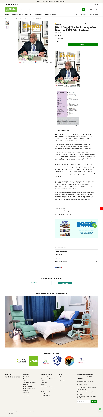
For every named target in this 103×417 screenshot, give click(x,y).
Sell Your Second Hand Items (48, 388)
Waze (78, 389)
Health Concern (23, 14)
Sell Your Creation (45, 390)
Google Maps (83, 397)
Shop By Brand (94, 14)
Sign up (94, 401)
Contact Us (75, 14)
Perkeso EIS (26, 396)
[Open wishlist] (101, 208)
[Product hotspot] (60, 343)
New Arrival (43, 384)
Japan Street (53, 14)
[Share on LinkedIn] (60, 267)
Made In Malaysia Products (29, 382)
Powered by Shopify (9, 413)
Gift (31, 14)
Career (24, 380)
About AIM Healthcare (28, 376)
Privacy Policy (44, 382)
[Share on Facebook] (56, 267)
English (95, 4)
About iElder (26, 378)
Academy (25, 394)
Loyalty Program (84, 14)
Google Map (83, 389)
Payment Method (45, 376)
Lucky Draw (43, 393)
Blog (46, 14)
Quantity (57, 41)
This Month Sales (38, 14)
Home (6, 18)
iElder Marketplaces (27, 386)
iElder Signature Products (29, 388)
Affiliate (60, 376)
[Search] (83, 9)
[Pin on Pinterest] (62, 267)
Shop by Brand (26, 384)
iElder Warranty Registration (47, 386)
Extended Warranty (45, 395)
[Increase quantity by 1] (65, 44)
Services (14, 14)
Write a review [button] (65, 283)
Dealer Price (62, 380)
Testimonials (26, 392)
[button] (7, 23)
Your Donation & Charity (46, 391)
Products (7, 14)
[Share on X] (58, 267)
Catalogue (61, 378)
